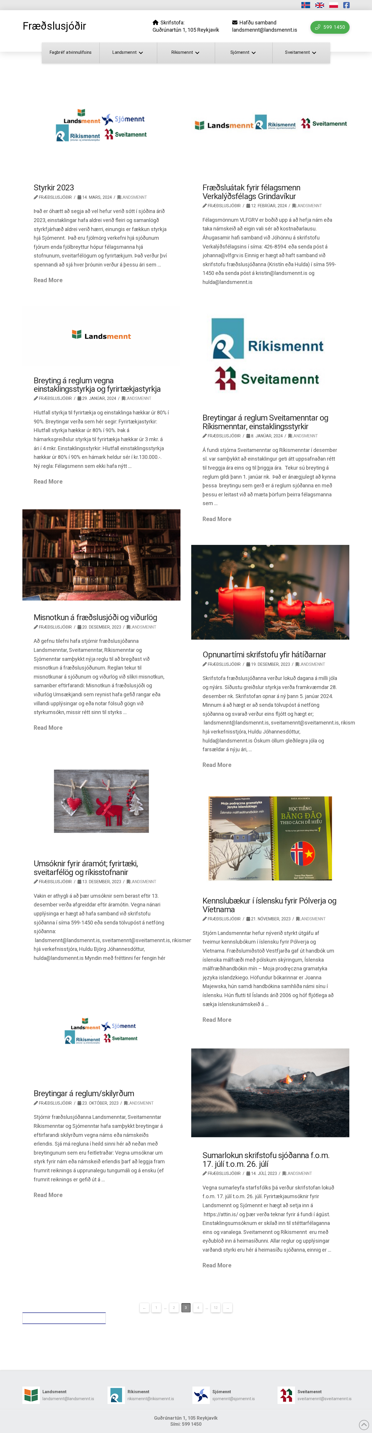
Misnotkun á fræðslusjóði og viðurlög (95, 617)
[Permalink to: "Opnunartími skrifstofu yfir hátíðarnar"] (270, 592)
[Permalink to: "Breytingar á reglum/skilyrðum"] (101, 1031)
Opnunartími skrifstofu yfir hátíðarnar (264, 654)
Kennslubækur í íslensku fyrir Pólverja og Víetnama (269, 905)
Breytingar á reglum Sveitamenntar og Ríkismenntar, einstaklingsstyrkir (265, 422)
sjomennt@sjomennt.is (233, 1398)
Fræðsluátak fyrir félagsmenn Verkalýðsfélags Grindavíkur (251, 192)
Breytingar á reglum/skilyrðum (84, 1093)
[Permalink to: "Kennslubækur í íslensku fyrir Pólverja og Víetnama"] (270, 838)
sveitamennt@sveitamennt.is (325, 1398)
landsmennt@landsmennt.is (68, 1398)
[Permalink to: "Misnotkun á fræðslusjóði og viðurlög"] (101, 555)
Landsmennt (134, 197)
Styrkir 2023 (54, 187)
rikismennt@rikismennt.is (151, 1398)
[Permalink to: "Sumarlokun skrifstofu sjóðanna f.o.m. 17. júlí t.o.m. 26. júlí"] (270, 1093)
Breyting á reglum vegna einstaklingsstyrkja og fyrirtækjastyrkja (97, 385)
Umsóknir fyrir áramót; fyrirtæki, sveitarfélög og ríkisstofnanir (86, 868)
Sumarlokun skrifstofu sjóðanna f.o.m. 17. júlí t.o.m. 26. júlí (266, 1160)
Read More (48, 280)
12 (216, 1307)
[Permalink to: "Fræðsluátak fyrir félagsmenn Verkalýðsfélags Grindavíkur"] (270, 125)
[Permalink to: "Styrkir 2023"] (101, 125)
